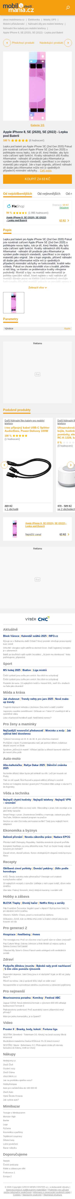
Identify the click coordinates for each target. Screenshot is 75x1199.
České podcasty (10, 1164)
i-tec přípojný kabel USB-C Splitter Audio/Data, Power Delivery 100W (27, 429)
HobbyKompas (10, 1084)
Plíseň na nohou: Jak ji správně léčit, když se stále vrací (29, 981)
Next (71, 465)
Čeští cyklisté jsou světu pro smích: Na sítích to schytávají (30, 675)
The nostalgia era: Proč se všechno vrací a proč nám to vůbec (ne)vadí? (37, 940)
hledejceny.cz (9, 1060)
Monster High (9, 1116)
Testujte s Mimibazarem (14, 1113)
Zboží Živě (8, 1064)
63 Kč (62, 220)
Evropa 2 (7, 1176)
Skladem (64, 207)
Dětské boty (8, 1140)
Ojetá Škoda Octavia (12, 1096)
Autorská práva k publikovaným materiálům (26, 1190)
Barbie (6, 1120)
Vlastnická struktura (52, 1195)
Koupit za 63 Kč (37, 179)
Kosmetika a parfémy (13, 1132)
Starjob (6, 1161)
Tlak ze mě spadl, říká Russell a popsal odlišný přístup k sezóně (33, 780)
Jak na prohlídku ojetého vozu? (17, 1080)
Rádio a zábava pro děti (14, 1168)
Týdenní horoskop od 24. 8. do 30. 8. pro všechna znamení (30, 739)
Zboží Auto (8, 1092)
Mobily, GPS (49, 19)
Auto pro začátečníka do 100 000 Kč (20, 1088)
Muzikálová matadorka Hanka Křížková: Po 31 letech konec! (31, 1041)
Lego (5, 1124)
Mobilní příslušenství (13, 24)
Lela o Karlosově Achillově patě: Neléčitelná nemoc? (27, 718)
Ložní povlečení (10, 1144)
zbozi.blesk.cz (10, 1076)
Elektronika (34, 19)
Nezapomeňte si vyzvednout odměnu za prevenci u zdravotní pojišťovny (37, 985)
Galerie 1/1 (37, 125)
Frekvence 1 (9, 1172)
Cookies (17, 1195)
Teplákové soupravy (12, 1136)
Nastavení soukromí (32, 1195)
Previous (4, 465)
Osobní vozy (9, 1068)
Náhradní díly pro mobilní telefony (45, 24)
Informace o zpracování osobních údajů (51, 1192)
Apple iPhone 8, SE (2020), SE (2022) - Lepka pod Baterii (26, 219)
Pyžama (7, 1128)
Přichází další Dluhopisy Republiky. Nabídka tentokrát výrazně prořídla (36, 842)
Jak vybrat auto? (11, 1100)
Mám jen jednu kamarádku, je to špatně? (22, 1016)
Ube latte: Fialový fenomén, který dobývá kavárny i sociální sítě (32, 890)
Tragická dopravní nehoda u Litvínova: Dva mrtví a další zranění (33, 707)
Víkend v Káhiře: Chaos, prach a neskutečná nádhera (28, 915)
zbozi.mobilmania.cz (13, 19)
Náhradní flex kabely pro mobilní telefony (24, 28)
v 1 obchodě (11, 509)
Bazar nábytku (10, 1148)
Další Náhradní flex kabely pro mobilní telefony (24, 422)
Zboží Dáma (9, 1072)
